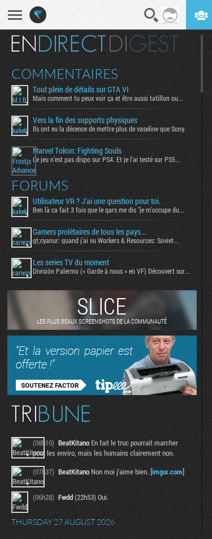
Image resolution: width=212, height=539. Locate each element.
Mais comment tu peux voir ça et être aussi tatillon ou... (108, 98)
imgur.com (167, 471)
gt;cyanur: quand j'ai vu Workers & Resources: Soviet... (106, 240)
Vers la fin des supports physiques (85, 120)
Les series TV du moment (71, 262)
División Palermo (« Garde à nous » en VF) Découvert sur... (111, 271)
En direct (58, 43)
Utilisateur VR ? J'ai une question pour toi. (97, 201)
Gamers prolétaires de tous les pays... (89, 231)
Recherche (151, 15)
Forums (39, 185)
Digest (144, 43)
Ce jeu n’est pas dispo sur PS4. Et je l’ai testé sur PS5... (106, 159)
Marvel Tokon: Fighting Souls (77, 150)
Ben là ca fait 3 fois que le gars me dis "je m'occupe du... (108, 210)
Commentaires (64, 73)
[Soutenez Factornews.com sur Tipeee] (102, 392)
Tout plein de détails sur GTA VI (81, 89)
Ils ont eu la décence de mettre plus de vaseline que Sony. (109, 129)
